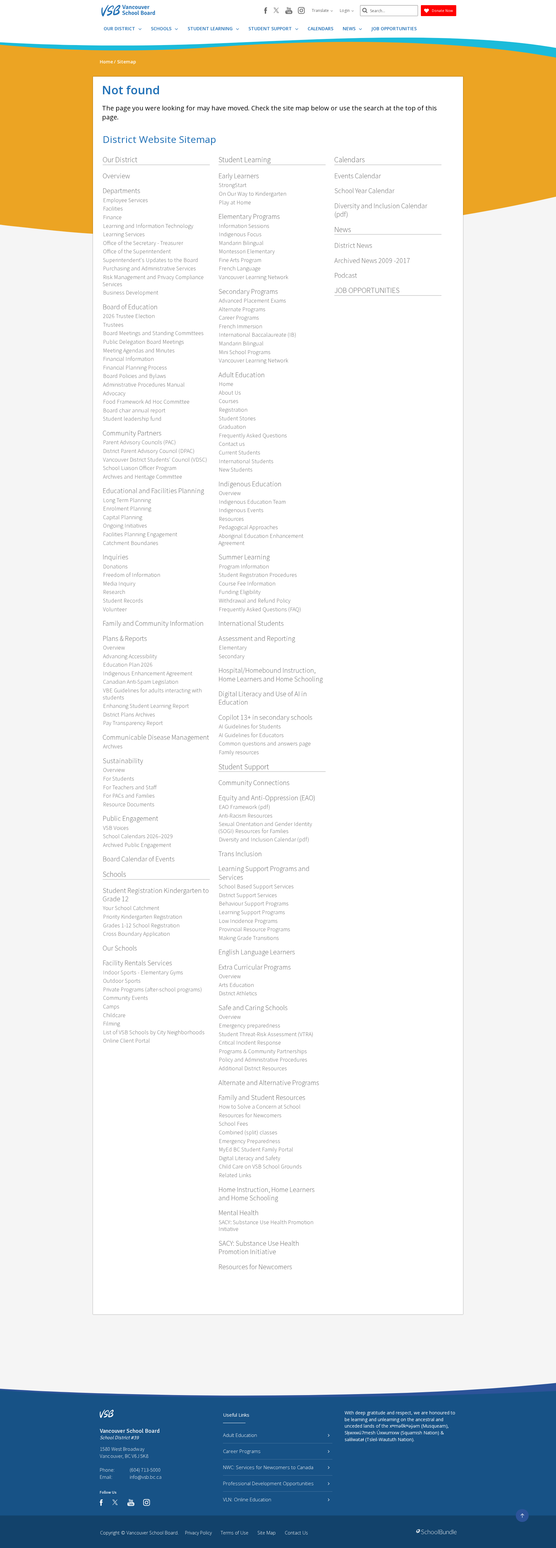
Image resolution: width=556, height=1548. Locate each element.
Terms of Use (234, 1533)
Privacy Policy (198, 1533)
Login (345, 10)
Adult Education (240, 1435)
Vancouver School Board (152, 1533)
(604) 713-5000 (145, 1470)
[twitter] (276, 10)
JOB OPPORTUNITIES (394, 28)
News (350, 28)
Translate (321, 10)
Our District (120, 28)
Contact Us (296, 1533)
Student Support (270, 28)
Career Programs (242, 1451)
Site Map (266, 1533)
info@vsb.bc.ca (146, 1477)
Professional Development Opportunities (268, 1483)
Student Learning (211, 28)
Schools (162, 28)
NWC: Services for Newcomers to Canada (268, 1467)
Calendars (320, 28)
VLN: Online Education (247, 1499)
